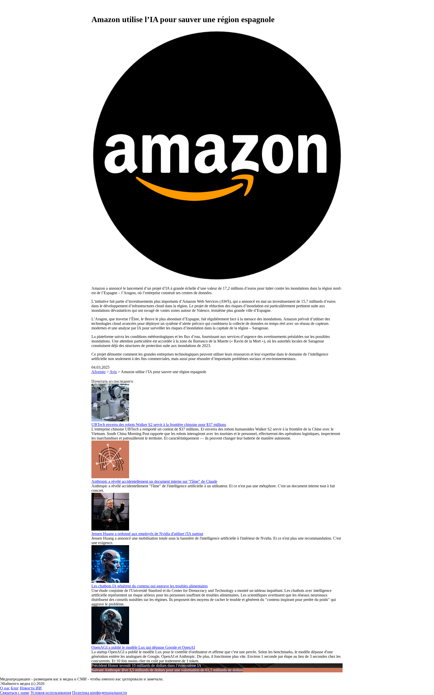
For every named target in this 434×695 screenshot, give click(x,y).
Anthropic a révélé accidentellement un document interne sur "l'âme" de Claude (154, 481)
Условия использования (50, 692)
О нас (5, 688)
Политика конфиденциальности (99, 692)
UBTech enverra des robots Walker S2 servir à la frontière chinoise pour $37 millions (158, 424)
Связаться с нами (14, 692)
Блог (15, 688)
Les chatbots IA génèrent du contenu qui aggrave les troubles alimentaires (149, 586)
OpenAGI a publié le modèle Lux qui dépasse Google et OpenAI (143, 647)
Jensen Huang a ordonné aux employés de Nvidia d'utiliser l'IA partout (147, 534)
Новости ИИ (31, 688)
